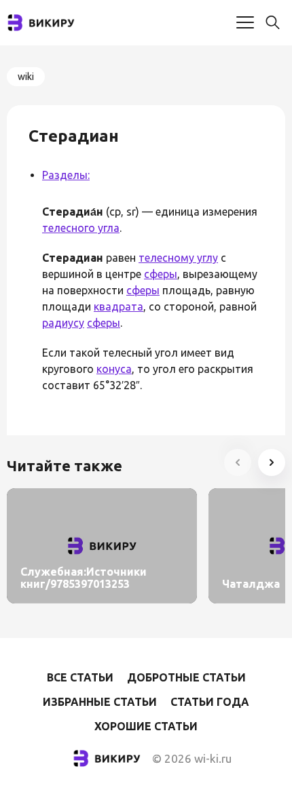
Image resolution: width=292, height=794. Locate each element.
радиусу (63, 323)
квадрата (118, 306)
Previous (237, 462)
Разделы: (66, 175)
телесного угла (81, 228)
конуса (114, 369)
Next (271, 462)
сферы (160, 274)
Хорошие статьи (146, 726)
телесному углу (178, 258)
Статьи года (209, 702)
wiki (26, 76)
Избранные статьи (100, 702)
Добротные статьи (186, 677)
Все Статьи (80, 677)
